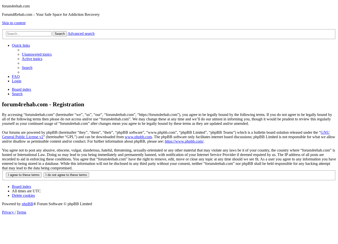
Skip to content (13, 23)
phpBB (27, 204)
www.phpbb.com (138, 137)
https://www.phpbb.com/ (184, 141)
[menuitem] (37, 54)
